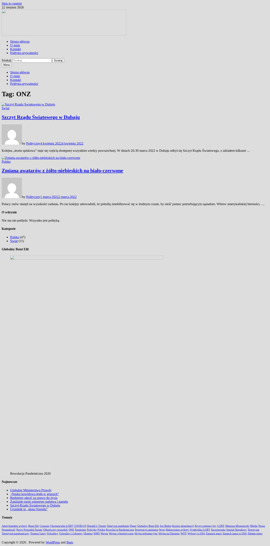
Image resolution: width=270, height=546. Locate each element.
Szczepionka (218, 529)
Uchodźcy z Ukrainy (71, 533)
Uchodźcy (52, 533)
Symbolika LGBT (200, 529)
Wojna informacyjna (146, 533)
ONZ (71, 529)
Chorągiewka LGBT (61, 525)
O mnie (15, 45)
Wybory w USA (196, 533)
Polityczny (33, 143)
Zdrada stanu (255, 533)
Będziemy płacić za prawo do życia (33, 498)
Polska (6, 161)
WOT (184, 533)
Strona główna (20, 41)
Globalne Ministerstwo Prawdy (31, 490)
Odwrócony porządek (55, 529)
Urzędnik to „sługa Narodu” (29, 509)
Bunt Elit (33, 525)
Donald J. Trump (96, 525)
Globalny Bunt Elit (148, 525)
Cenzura (44, 525)
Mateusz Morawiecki (237, 525)
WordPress (53, 542)
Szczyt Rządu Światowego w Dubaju (41, 117)
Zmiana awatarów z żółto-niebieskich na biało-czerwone (62, 170)
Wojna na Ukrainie (169, 533)
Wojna (104, 533)
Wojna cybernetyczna (121, 533)
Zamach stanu (214, 533)
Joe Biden (165, 525)
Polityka (92, 529)
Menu (6, 64)
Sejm (162, 529)
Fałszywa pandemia (118, 525)
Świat (5, 108)
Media (254, 525)
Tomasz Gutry (38, 533)
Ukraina (88, 533)
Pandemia (80, 529)
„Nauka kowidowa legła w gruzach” (34, 494)
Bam (69, 542)
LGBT (220, 525)
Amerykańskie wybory (14, 525)
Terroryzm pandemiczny (15, 533)
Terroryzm (253, 529)
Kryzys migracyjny (205, 525)
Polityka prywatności (24, 53)
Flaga (133, 525)
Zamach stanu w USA (235, 533)
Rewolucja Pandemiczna (120, 529)
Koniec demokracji (183, 525)
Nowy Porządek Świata (29, 529)
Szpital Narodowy (236, 529)
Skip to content (12, 3)
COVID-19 (80, 525)
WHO (96, 533)
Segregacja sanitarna (146, 529)
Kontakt (15, 49)
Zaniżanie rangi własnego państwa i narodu (39, 501)
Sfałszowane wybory (177, 529)
